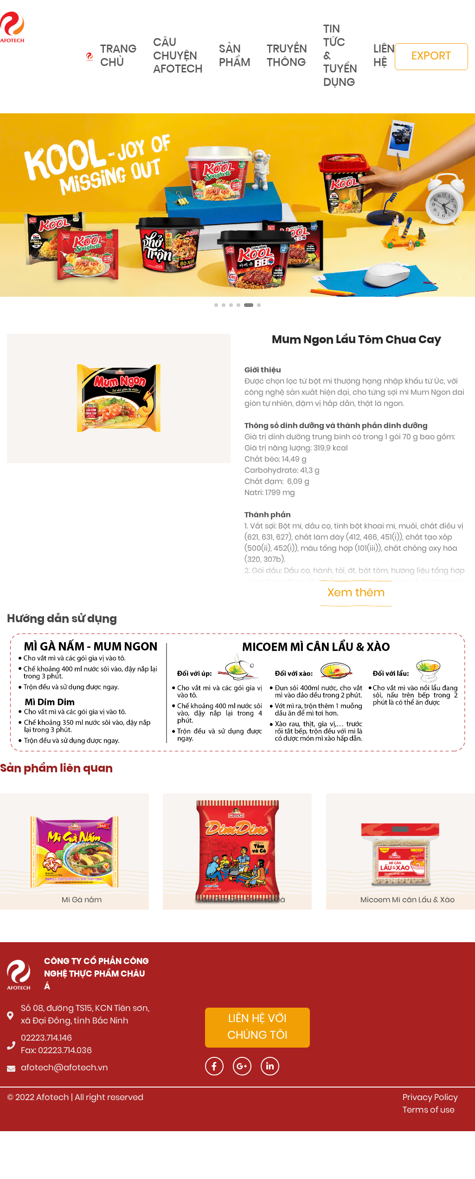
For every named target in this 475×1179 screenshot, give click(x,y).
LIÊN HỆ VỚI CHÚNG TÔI (257, 1028)
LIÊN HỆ (384, 56)
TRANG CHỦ (118, 56)
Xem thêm (356, 593)
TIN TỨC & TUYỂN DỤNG (340, 56)
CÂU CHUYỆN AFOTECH (178, 57)
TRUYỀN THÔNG (287, 56)
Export (431, 56)
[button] (216, 305)
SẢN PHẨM (234, 56)
